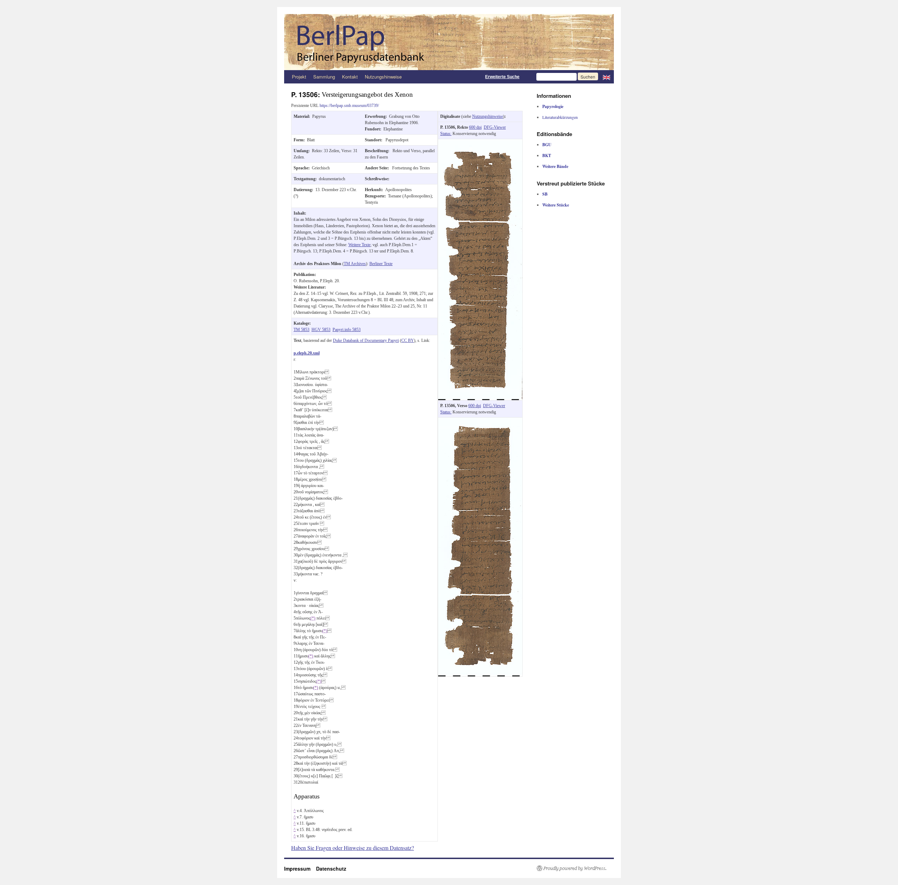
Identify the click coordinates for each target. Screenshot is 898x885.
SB (545, 194)
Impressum (300, 868)
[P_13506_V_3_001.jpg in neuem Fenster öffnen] (480, 420)
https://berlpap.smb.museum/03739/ (349, 105)
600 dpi (475, 127)
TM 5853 (301, 329)
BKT (546, 155)
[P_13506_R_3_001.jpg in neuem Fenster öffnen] (480, 142)
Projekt (299, 76)
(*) (312, 618)
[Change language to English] (606, 77)
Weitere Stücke (555, 205)
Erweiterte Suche (502, 76)
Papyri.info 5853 (347, 329)
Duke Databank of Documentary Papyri (366, 340)
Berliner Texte (381, 263)
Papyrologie (552, 106)
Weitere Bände (555, 166)
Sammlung (324, 76)
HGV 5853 (320, 329)
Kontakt (350, 76)
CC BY (407, 340)
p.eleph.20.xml (307, 353)
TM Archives (355, 263)
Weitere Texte (359, 244)
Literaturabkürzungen (560, 117)
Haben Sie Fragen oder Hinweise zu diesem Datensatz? (352, 847)
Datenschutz (331, 868)
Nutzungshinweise (383, 76)
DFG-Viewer (495, 127)
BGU (546, 145)
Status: (445, 133)
